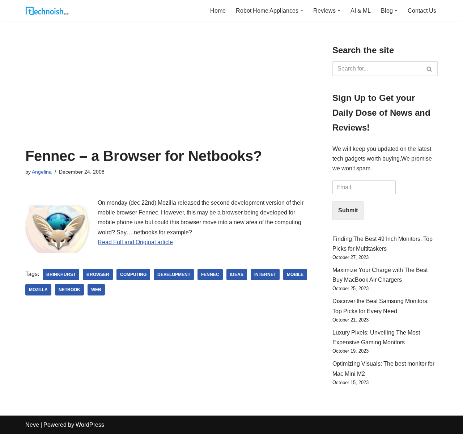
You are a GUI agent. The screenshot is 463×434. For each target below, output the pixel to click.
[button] (301, 10)
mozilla (38, 289)
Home (218, 11)
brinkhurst (61, 274)
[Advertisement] (168, 93)
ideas (236, 274)
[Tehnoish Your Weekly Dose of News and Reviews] (47, 11)
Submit (348, 210)
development (173, 274)
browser (97, 274)
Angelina (42, 172)
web (96, 289)
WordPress (90, 425)
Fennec (210, 274)
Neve (32, 425)
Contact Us (422, 11)
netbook (69, 289)
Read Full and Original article (135, 242)
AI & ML (361, 11)
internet (265, 274)
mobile (295, 274)
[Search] (429, 68)
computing (133, 274)
